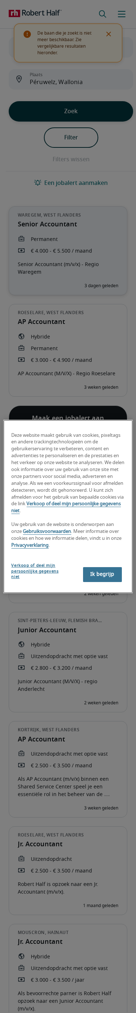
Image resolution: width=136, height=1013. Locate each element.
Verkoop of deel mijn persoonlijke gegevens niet (34, 571)
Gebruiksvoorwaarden (47, 531)
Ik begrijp (102, 574)
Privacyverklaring (30, 545)
